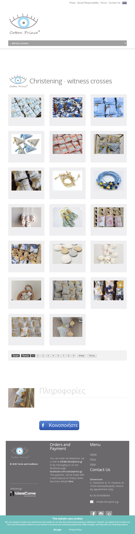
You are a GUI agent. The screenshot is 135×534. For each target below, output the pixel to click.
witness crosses (89, 80)
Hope (93, 464)
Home (104, 2)
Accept (57, 529)
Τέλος (92, 355)
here (70, 481)
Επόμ (81, 355)
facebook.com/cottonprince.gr (66, 471)
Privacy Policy (75, 529)
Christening (45, 80)
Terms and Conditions (27, 464)
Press (72, 2)
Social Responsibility (88, 2)
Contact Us (114, 2)
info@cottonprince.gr (71, 461)
